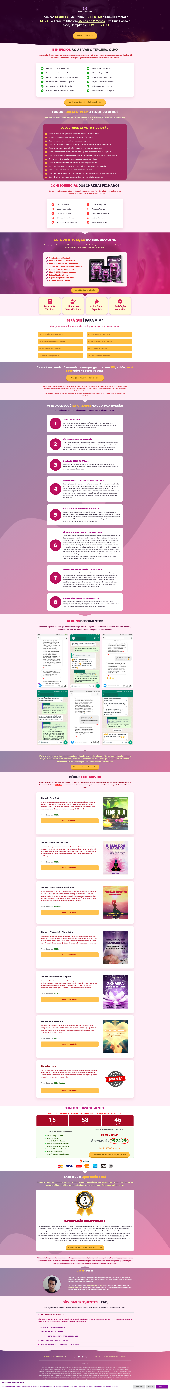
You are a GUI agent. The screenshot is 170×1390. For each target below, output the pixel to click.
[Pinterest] (83, 1356)
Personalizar (138, 1386)
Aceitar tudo (161, 1386)
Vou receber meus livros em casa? (53, 1314)
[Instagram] (87, 1356)
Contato (123, 1356)
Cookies (97, 1356)
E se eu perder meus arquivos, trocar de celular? (59, 1336)
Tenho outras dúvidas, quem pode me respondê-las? (60, 1344)
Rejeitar (150, 1386)
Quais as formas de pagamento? (52, 1328)
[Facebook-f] (75, 1356)
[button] (85, 1315)
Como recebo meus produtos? (51, 1332)
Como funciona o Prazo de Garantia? (54, 1340)
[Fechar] (168, 1381)
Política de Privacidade (111, 1356)
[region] (85, 1385)
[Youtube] (79, 1356)
